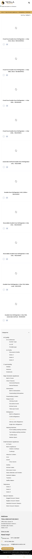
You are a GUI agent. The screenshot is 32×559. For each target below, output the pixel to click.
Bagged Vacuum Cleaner (12, 498)
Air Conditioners (10, 339)
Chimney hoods (13, 401)
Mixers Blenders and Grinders (14, 472)
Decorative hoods (14, 403)
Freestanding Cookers (12, 396)
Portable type (13, 347)
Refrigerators (21, 12)
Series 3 (11, 354)
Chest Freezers (10, 380)
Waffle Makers (10, 480)
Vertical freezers (13, 385)
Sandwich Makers (11, 475)
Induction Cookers (11, 454)
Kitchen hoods (13, 406)
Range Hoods (10, 399)
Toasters (8, 477)
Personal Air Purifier (14, 352)
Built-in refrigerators (14, 414)
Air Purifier (9, 350)
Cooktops (12, 451)
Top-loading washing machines (17, 432)
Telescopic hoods (14, 408)
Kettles (8, 464)
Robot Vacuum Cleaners (12, 506)
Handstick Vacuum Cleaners (13, 503)
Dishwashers (9, 388)
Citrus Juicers (12, 461)
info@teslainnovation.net (18, 544)
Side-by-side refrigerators (16, 421)
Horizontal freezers (14, 383)
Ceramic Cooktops (14, 448)
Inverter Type (13, 341)
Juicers (8, 459)
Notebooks (9, 372)
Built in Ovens (10, 378)
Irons (7, 457)
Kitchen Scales (10, 467)
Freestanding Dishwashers (16, 393)
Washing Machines (11, 427)
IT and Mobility (7, 364)
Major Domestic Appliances (11, 12)
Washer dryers (13, 437)
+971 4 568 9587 (14, 538)
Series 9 (11, 360)
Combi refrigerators (14, 416)
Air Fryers (8, 444)
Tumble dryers (13, 434)
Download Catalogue (7, 548)
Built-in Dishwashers (14, 390)
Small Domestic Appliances (11, 441)
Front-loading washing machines (17, 429)
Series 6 (11, 357)
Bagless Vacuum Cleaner (12, 500)
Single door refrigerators (15, 424)
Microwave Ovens (11, 470)
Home (2, 12)
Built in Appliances (11, 446)
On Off (11, 344)
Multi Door (12, 419)
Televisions (6, 484)
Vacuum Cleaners (8, 496)
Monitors (8, 369)
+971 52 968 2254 (9, 541)
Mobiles (8, 366)
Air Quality (6, 337)
